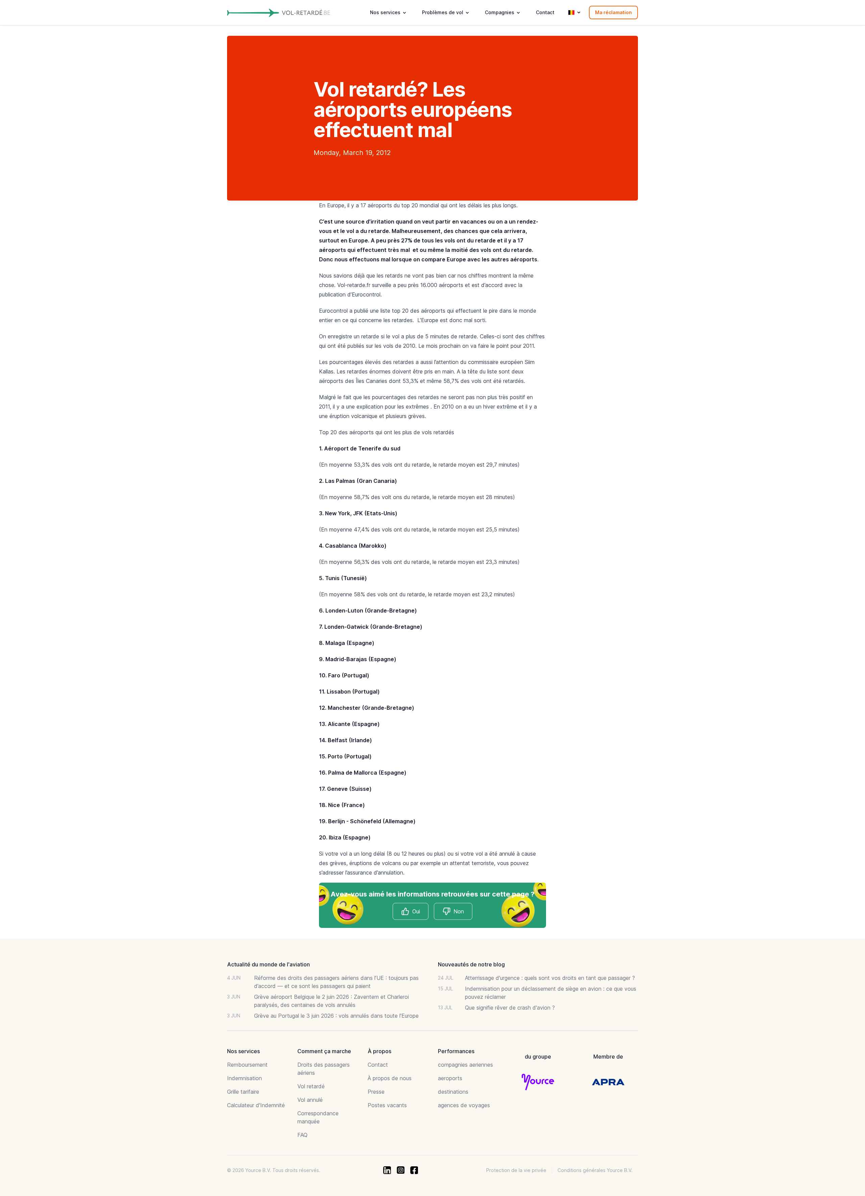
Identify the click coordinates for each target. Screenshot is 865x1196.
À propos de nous (390, 1078)
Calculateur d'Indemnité (256, 1105)
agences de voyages (464, 1105)
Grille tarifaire (243, 1091)
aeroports (450, 1078)
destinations (453, 1091)
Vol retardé (311, 1086)
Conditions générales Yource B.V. (595, 1170)
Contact (545, 12)
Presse (376, 1091)
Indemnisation (244, 1078)
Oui (416, 911)
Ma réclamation (613, 12)
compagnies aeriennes (465, 1064)
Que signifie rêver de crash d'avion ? (510, 1007)
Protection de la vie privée (516, 1170)
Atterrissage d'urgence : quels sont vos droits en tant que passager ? (550, 977)
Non (458, 911)
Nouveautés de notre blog (471, 964)
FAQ (302, 1135)
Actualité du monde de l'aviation (268, 964)
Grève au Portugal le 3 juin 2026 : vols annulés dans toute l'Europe (336, 1015)
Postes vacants (387, 1105)
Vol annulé (310, 1099)
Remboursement (247, 1064)
